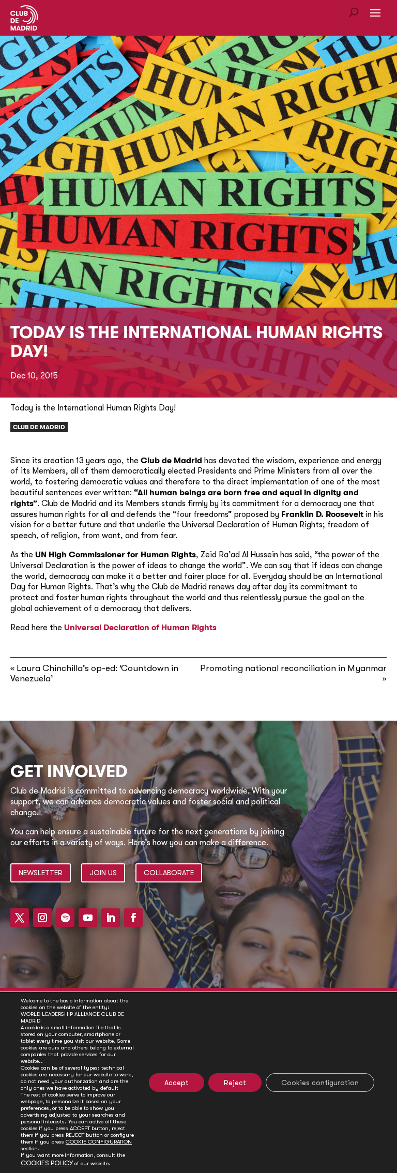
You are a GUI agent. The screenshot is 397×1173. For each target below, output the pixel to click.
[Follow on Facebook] (133, 917)
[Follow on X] (19, 917)
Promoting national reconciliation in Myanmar (293, 668)
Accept (176, 1082)
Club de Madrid (39, 427)
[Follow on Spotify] (65, 917)
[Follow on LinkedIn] (110, 917)
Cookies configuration (320, 1082)
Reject (235, 1082)
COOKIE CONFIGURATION (99, 1141)
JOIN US (103, 873)
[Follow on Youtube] (88, 917)
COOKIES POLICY (47, 1163)
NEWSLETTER (41, 873)
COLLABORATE (169, 873)
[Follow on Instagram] (42, 917)
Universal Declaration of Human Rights (141, 627)
